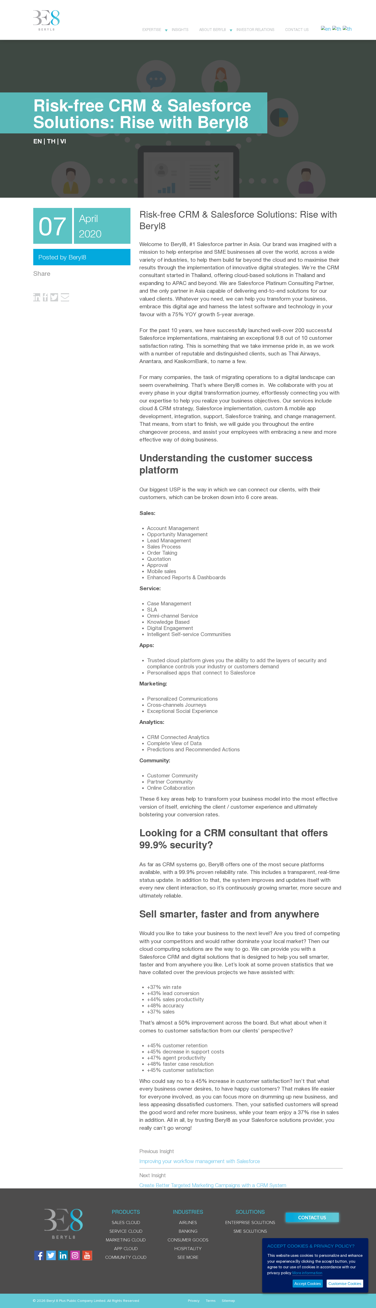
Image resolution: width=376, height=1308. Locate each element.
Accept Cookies (307, 1283)
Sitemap (228, 1301)
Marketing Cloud (126, 1240)
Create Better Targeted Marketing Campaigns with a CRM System (212, 1185)
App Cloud (126, 1249)
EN (37, 141)
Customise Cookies (344, 1283)
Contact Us (297, 30)
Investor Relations (255, 30)
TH (51, 141)
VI (63, 141)
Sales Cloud (126, 1222)
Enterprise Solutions (250, 1222)
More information (307, 1273)
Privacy (194, 1301)
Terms (211, 1301)
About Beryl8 (212, 30)
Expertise (151, 30)
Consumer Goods (188, 1240)
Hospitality (188, 1249)
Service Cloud (125, 1231)
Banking (188, 1231)
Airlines (188, 1222)
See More (188, 1257)
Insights (180, 30)
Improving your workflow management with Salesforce (199, 1161)
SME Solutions (250, 1231)
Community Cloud (126, 1257)
